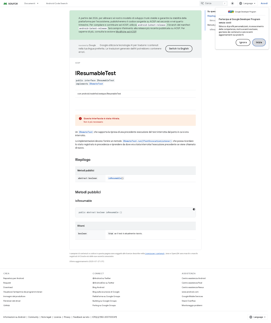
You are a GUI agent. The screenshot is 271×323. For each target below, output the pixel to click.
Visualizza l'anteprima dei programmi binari (22, 292)
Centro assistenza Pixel (192, 283)
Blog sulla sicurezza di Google (106, 292)
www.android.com (190, 292)
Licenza (57, 317)
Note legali (46, 317)
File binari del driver (12, 301)
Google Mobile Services (192, 296)
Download (8, 287)
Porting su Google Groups (104, 305)
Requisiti (7, 283)
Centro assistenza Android (194, 278)
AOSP (77, 63)
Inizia (259, 42)
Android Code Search (56, 3)
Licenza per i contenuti (154, 253)
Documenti (29, 3)
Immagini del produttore (14, 296)
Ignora (243, 42)
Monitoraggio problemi (192, 305)
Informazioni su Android (14, 317)
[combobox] (213, 3)
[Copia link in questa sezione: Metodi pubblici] (103, 192)
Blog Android (98, 287)
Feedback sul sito (81, 317)
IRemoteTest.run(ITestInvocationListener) (147, 141)
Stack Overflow (189, 301)
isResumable (114, 178)
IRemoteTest (96, 83)
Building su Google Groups (104, 301)
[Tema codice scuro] (194, 209)
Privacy (67, 317)
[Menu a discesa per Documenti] (39, 3)
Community (33, 317)
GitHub (6, 305)
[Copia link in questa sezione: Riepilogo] (93, 160)
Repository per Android (13, 278)
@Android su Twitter (102, 278)
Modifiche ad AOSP (126, 31)
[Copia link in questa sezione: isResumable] (95, 201)
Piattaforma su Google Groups (106, 296)
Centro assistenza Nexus (193, 287)
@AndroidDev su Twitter (103, 283)
